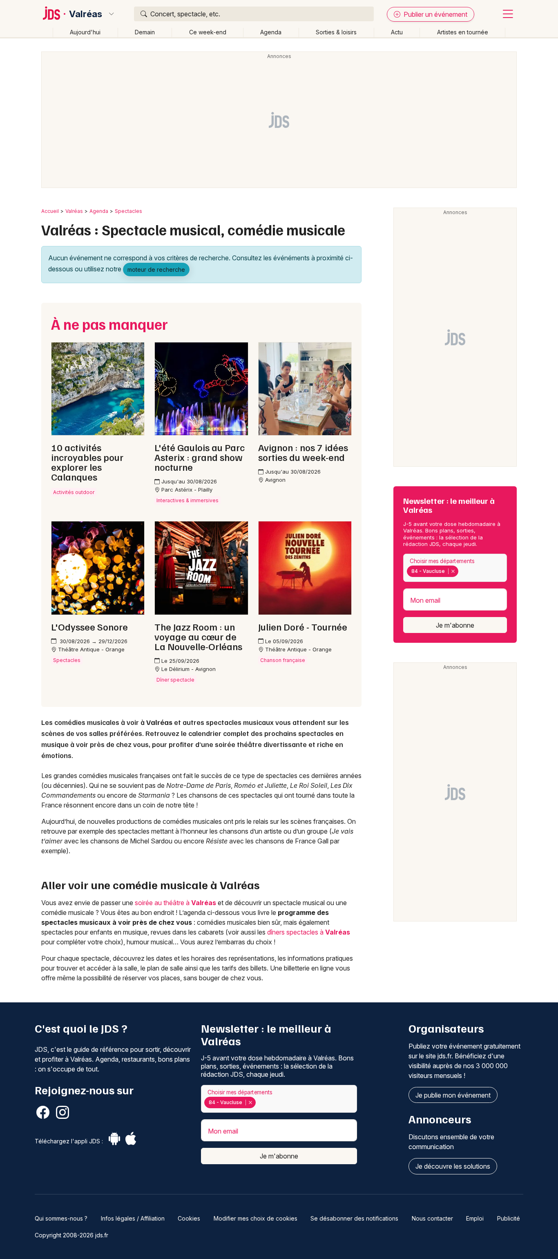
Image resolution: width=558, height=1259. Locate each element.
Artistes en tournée (462, 32)
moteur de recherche (156, 269)
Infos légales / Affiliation (133, 1218)
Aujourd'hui (85, 32)
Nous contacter (432, 1218)
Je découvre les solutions (452, 1166)
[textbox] (462, 571)
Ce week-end (207, 32)
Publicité (508, 1218)
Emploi (475, 1218)
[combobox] (455, 568)
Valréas (85, 13)
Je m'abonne (455, 625)
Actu (397, 32)
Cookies (189, 1218)
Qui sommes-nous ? (61, 1218)
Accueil (50, 211)
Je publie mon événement (453, 1095)
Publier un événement (434, 14)
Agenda (270, 32)
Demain (145, 32)
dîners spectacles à (308, 932)
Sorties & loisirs (336, 32)
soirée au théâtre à (175, 903)
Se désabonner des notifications (354, 1218)
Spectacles (128, 211)
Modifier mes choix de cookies (255, 1218)
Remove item (453, 571)
